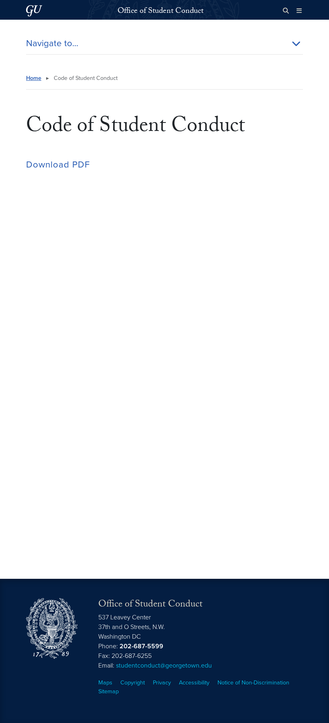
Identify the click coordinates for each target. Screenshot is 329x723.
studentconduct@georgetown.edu (164, 666)
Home (33, 78)
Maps (105, 682)
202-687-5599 (141, 646)
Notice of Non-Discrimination (253, 682)
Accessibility (194, 682)
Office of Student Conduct (160, 11)
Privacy (162, 682)
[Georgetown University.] (34, 10)
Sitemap (108, 691)
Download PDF (58, 164)
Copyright (132, 682)
